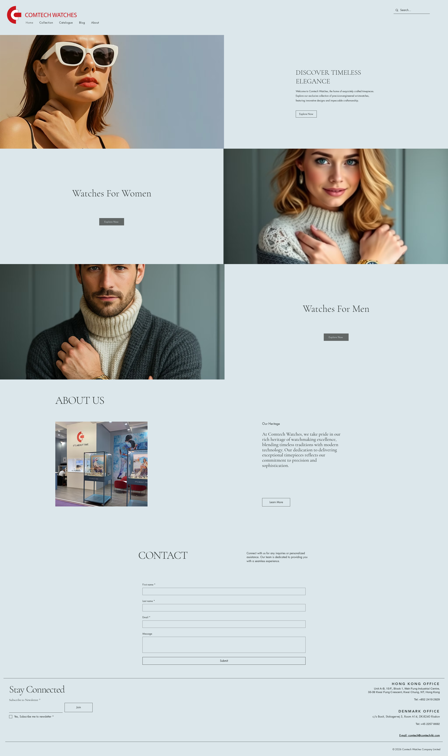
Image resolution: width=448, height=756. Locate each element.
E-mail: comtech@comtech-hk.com (419, 735)
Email (146, 617)
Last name (148, 601)
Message (147, 633)
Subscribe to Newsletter (23, 699)
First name (148, 584)
